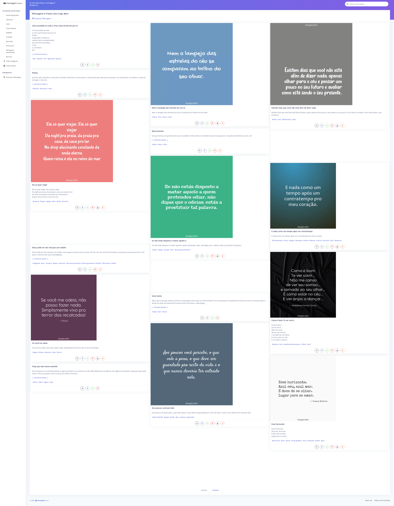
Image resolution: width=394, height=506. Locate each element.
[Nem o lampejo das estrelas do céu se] (192, 64)
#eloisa (41, 352)
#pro (34, 59)
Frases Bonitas (11, 28)
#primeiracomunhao (73, 263)
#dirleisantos (286, 119)
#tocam (306, 240)
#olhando (310, 441)
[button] (100, 95)
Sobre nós (368, 500)
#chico (286, 240)
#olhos (35, 382)
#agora (46, 382)
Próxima (215, 490)
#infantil (98, 263)
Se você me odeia (39, 343)
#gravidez (51, 59)
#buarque (298, 240)
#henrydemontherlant (182, 250)
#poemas (36, 201)
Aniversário (10, 46)
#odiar (154, 250)
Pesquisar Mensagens (13, 77)
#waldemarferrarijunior (292, 344)
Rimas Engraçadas (12, 15)
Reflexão (9, 33)
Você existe (157, 296)
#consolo (62, 263)
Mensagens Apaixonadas (10, 51)
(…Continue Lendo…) (40, 54)
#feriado (36, 88)
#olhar (154, 117)
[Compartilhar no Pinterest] (98, 65)
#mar (283, 441)
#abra (40, 382)
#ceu (159, 117)
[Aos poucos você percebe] (192, 364)
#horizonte (276, 441)
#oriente (65, 201)
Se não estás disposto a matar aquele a (169, 240)
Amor (8, 24)
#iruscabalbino (296, 441)
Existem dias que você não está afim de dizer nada (293, 107)
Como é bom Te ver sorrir (282, 320)
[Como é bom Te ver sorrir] (303, 284)
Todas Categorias (12, 61)
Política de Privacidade (382, 500)
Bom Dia (9, 57)
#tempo (312, 240)
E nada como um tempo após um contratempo (292, 231)
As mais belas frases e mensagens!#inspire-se (42, 4)
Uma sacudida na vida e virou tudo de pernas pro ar (55, 25)
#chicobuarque (277, 240)
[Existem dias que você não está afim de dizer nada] (311, 64)
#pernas (58, 59)
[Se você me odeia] (64, 307)
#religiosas (36, 263)
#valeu (172, 417)
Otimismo (9, 20)
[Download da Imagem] (98, 208)
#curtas (319, 240)
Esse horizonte (277, 424)
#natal (113, 263)
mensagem (14, 3)
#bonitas (275, 344)
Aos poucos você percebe (163, 408)
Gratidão (9, 37)
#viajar (42, 201)
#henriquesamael (88, 263)
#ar (45, 59)
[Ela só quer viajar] (72, 141)
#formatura (106, 263)
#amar (288, 441)
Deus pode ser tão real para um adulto (49, 247)
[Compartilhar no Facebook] (87, 65)
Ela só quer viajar (39, 184)
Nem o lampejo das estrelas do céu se (168, 107)
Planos (35, 72)
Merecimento (158, 131)
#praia (59, 201)
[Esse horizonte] (303, 388)
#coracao (326, 240)
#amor (160, 144)
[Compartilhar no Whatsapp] (93, 65)
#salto (154, 144)
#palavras (338, 240)
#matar (166, 250)
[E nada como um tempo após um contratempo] (303, 195)
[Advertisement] (90, 228)
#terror (59, 352)
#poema (40, 59)
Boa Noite (9, 41)
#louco (165, 117)
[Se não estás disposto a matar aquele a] (192, 197)
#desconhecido (157, 417)
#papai (48, 201)
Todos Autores (11, 66)
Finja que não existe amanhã (44, 366)
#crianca (49, 263)
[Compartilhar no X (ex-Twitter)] (82, 65)
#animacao (44, 88)
